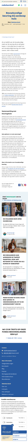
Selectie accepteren (14, 436)
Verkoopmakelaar (7, 397)
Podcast (4, 371)
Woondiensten (6, 379)
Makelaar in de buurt (8, 394)
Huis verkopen (6, 392)
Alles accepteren (14, 432)
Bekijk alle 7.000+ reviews (14, 338)
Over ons (4, 386)
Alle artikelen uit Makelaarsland (13, 200)
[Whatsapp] (19, 5)
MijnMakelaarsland (21, 119)
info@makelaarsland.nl (10, 350)
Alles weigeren (14, 439)
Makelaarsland (15, 22)
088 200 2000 (7, 353)
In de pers (4, 389)
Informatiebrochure (7, 376)
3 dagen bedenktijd (9, 95)
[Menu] (25, 5)
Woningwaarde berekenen (9, 374)
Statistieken (9, 422)
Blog (3, 369)
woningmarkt (16, 53)
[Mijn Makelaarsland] (21, 5)
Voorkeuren (9, 418)
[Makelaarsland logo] (8, 5)
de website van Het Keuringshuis (16, 168)
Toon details (21, 417)
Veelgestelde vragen (7, 363)
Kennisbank (5, 366)
